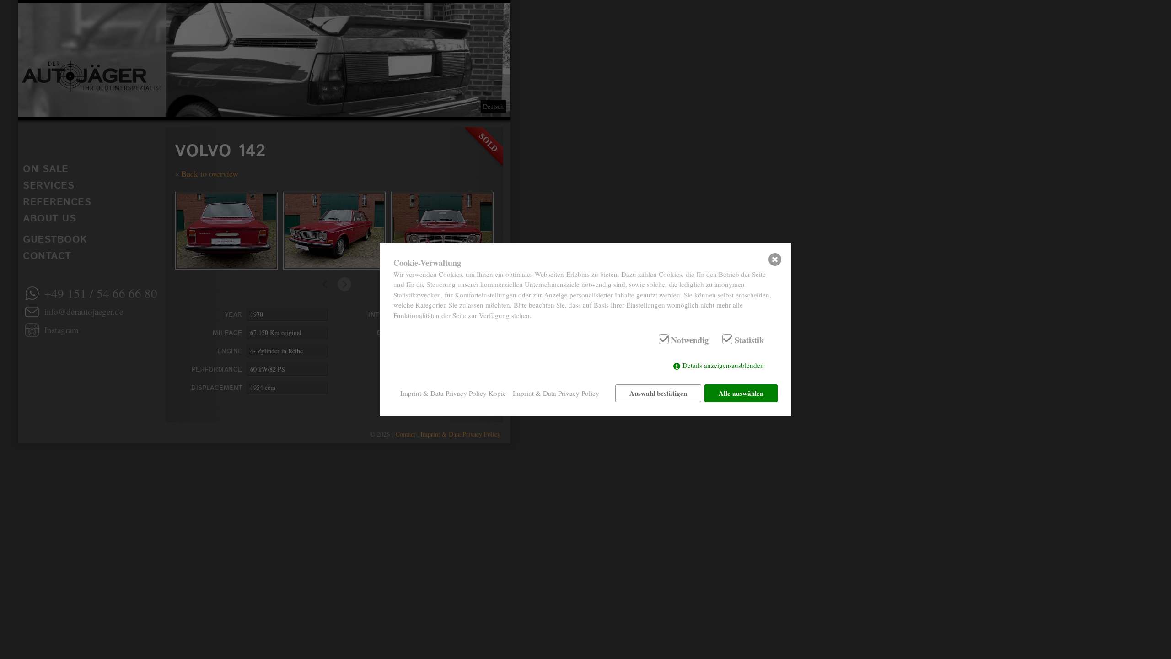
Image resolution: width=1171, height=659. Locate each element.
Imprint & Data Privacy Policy (556, 393)
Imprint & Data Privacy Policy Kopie (453, 393)
